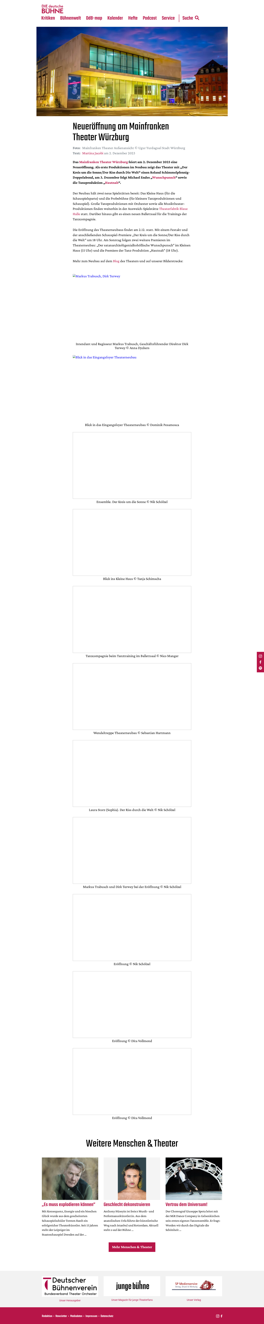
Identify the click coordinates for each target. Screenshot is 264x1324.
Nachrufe (68, 2)
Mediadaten (171, 9)
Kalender (115, 18)
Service (168, 18)
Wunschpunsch (163, 177)
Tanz (46, 2)
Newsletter (61, 1316)
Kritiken (48, 18)
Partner (168, 2)
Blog (116, 261)
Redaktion (47, 1316)
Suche (187, 18)
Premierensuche (120, 2)
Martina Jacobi (92, 153)
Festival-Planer (119, 9)
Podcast (150, 18)
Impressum (91, 1316)
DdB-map (94, 18)
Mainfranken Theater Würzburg (103, 162)
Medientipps (70, 9)
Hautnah (111, 182)
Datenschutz (107, 1316)
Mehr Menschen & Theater (132, 1247)
